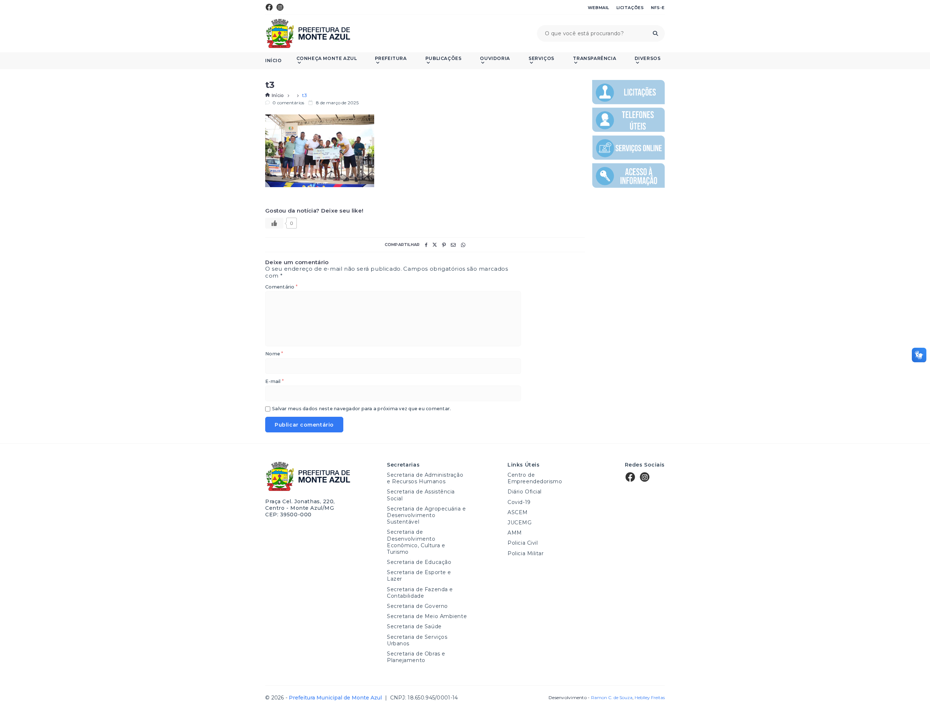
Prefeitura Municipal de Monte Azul (308, 33)
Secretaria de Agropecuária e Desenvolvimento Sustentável (426, 515)
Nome (274, 354)
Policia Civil (523, 543)
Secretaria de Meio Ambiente (427, 616)
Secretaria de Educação (419, 562)
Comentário (281, 287)
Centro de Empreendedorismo (535, 478)
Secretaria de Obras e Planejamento (416, 656)
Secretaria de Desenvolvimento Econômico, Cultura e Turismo (416, 542)
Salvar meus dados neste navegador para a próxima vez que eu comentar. (361, 409)
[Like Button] (274, 223)
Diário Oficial (525, 491)
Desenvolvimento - (590, 697)
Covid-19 (519, 502)
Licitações (630, 7)
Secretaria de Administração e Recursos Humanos (425, 478)
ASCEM (518, 512)
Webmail (598, 7)
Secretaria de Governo (417, 606)
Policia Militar (525, 553)
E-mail (274, 381)
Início (273, 61)
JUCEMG (519, 522)
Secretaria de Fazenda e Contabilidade (420, 592)
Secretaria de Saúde (414, 626)
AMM (515, 532)
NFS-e (658, 7)
